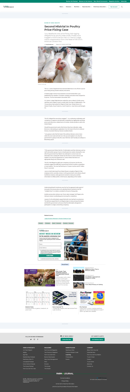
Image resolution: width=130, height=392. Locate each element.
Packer (41, 223)
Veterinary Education (99, 6)
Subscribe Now (66, 339)
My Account (113, 6)
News (61, 6)
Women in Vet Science (85, 1)
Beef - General (56, 223)
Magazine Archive (114, 1)
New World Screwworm (101, 1)
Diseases (68, 6)
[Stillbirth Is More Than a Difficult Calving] (78, 270)
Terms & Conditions (65, 378)
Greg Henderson (49, 44)
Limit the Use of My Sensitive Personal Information (65, 386)
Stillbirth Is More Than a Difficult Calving (92, 270)
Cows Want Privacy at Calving (94, 284)
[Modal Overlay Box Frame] (63, 244)
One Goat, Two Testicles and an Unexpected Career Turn (62, 273)
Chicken (47, 223)
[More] (63, 7)
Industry (57, 22)
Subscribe (124, 1)
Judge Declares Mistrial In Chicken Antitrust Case (57, 218)
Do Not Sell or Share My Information (65, 383)
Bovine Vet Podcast (72, 1)
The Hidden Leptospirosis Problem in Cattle (92, 277)
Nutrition (76, 6)
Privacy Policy (65, 381)
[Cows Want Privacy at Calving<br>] (78, 285)
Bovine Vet (47, 22)
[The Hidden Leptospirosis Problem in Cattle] (78, 278)
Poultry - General (68, 223)
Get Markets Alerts (97, 339)
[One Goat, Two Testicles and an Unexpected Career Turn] (39, 277)
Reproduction (86, 6)
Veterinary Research (89, 267)
